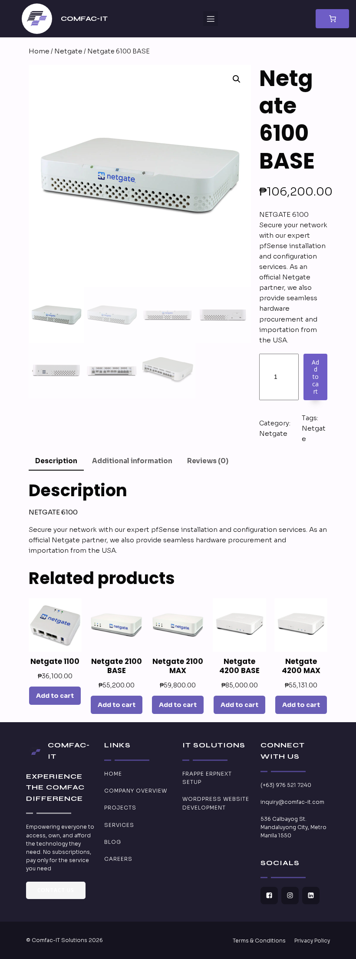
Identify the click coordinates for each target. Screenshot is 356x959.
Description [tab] (56, 461)
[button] (236, 79)
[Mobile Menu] (210, 18)
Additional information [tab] (132, 461)
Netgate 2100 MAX (177, 666)
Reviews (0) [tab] (207, 461)
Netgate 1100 (54, 661)
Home (39, 51)
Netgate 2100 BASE (116, 666)
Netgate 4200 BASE (239, 666)
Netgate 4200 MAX (301, 666)
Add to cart (315, 376)
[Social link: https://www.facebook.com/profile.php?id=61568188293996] (270, 895)
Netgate (68, 51)
